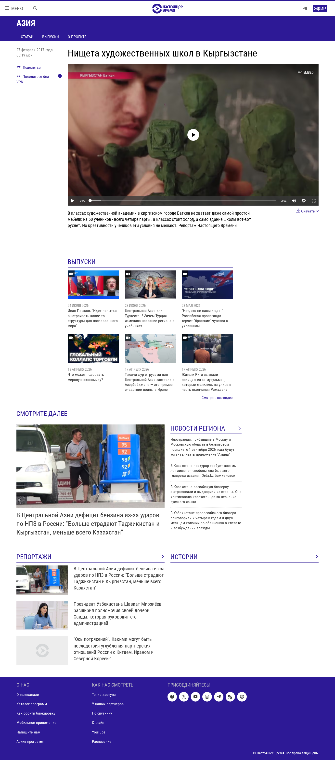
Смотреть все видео (217, 397)
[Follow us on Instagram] (207, 697)
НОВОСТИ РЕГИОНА (197, 428)
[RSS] (230, 697)
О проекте (77, 36)
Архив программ (29, 741)
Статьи (27, 36)
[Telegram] (305, 8)
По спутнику (102, 713)
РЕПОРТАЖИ (34, 557)
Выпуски (50, 36)
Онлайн (98, 722)
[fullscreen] (314, 201)
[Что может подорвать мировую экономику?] (93, 348)
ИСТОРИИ (184, 557)
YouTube (98, 732)
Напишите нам (28, 732)
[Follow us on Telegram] (218, 697)
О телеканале (27, 694)
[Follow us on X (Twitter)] (183, 697)
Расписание (101, 741)
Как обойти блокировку (35, 713)
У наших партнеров (108, 704)
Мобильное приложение (36, 722)
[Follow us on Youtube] (195, 697)
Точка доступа (104, 694)
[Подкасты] (241, 697)
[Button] (29, 68)
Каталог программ (31, 704)
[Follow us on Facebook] (172, 697)
